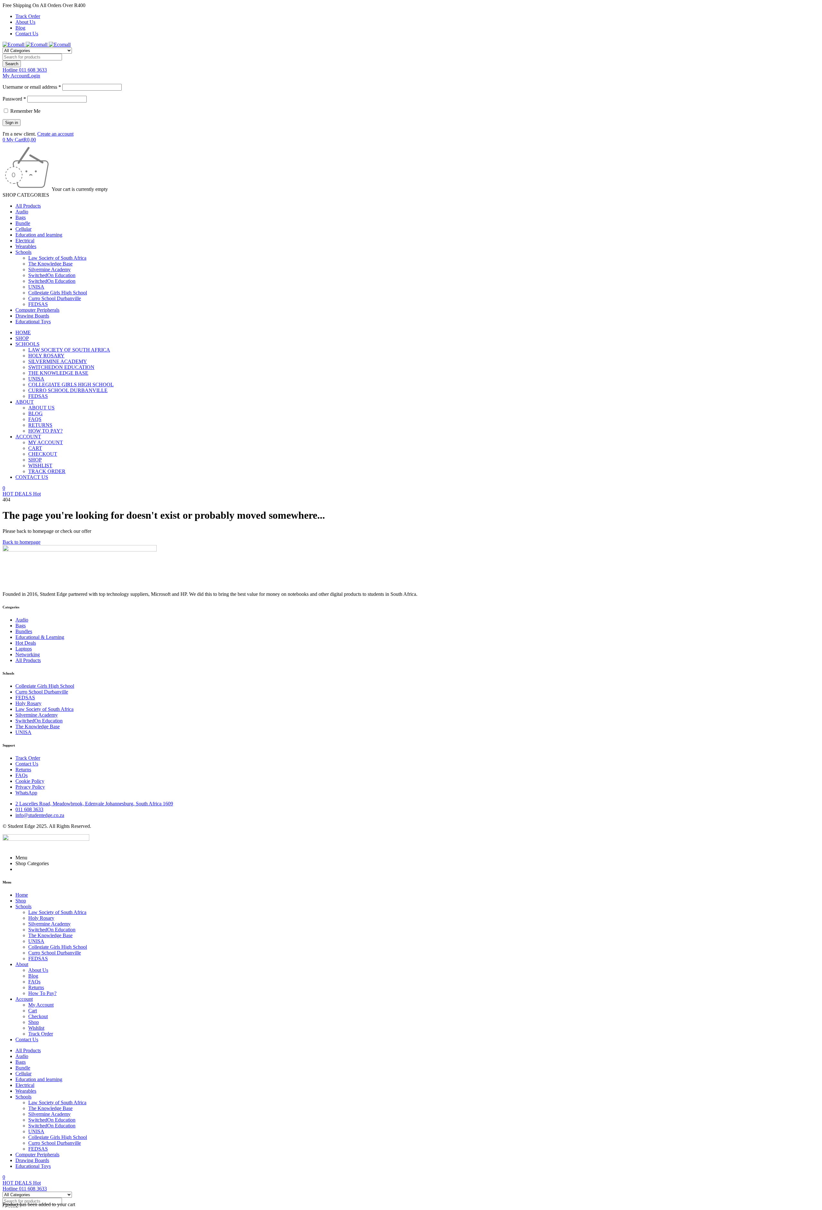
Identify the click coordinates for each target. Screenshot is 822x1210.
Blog (20, 28)
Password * (14, 99)
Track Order (27, 16)
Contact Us (26, 33)
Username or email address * (32, 87)
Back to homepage (21, 542)
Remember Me (24, 111)
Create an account (55, 134)
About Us (25, 22)
